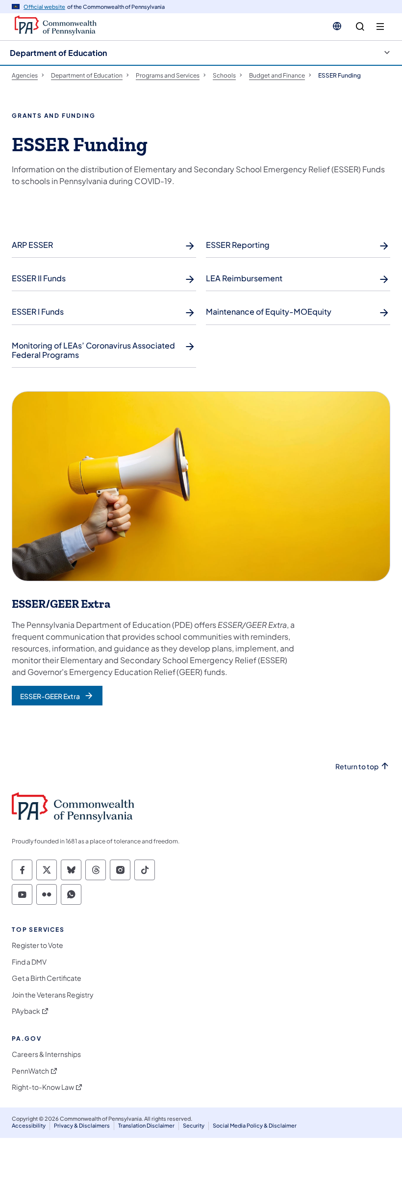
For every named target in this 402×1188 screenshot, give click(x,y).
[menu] (380, 26)
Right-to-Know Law (43, 1087)
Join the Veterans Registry (53, 995)
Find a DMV (29, 962)
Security (193, 1125)
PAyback (26, 1011)
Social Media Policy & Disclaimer (255, 1125)
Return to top (356, 766)
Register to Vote (37, 945)
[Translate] (337, 26)
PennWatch (30, 1071)
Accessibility (29, 1125)
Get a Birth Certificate (46, 978)
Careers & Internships (46, 1054)
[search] (360, 26)
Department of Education (58, 52)
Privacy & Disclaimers (82, 1125)
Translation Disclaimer (146, 1125)
